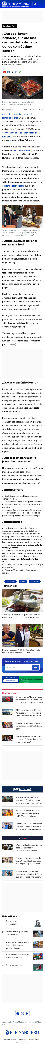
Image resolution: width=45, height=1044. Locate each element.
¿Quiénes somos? (10, 1040)
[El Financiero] (15, 4)
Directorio (22, 1040)
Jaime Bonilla (10, 581)
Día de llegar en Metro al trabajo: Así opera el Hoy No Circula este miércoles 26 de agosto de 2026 (29, 700)
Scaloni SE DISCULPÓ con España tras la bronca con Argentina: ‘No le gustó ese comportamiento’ (29, 826)
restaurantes (35, 581)
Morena (22, 581)
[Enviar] (35, 667)
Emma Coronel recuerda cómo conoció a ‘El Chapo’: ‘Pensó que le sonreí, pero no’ (29, 739)
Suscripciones (34, 1040)
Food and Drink (9, 26)
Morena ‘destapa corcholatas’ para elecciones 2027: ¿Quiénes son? (29, 726)
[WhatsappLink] (22, 679)
